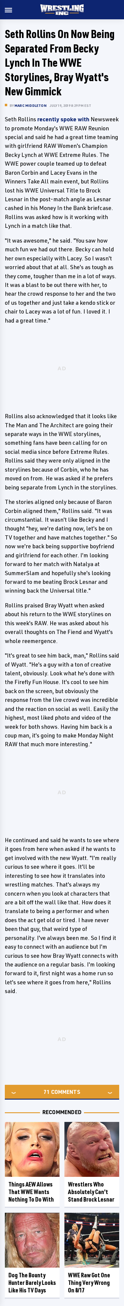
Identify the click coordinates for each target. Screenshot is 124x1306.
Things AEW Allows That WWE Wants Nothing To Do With (31, 1191)
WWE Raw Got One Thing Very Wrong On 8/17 (89, 1282)
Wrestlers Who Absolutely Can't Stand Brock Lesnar (91, 1191)
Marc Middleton (30, 105)
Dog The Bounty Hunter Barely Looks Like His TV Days (32, 1282)
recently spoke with (63, 119)
